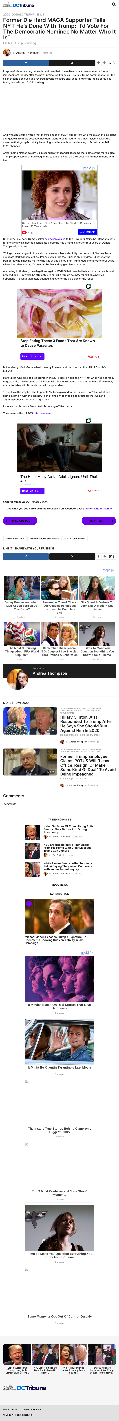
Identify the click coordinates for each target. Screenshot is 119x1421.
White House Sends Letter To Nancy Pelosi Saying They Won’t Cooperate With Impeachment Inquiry (68, 866)
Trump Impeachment (70, 752)
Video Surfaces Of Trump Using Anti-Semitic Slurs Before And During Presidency (68, 829)
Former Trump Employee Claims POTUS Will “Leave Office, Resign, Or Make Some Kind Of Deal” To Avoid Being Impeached (88, 765)
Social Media (95, 708)
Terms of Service (32, 1409)
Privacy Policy (11, 1409)
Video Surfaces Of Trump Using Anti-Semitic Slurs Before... (17, 1370)
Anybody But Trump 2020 (72, 711)
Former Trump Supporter (44, 538)
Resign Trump (94, 749)
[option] (17, 1360)
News (40, 14)
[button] (114, 4)
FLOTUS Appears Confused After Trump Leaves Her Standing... (102, 1370)
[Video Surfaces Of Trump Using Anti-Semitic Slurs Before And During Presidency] (32, 832)
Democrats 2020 (15, 538)
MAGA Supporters (74, 538)
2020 (6, 14)
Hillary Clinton (93, 711)
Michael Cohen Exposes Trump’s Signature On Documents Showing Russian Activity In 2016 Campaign (55, 940)
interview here (42, 413)
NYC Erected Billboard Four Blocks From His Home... (45, 1370)
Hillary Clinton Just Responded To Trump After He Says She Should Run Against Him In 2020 (86, 724)
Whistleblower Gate (91, 752)
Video (84, 749)
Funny (84, 708)
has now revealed (55, 238)
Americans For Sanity (99, 508)
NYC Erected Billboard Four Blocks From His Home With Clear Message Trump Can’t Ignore (68, 847)
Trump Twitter (67, 713)
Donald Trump (23, 14)
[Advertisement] (59, 109)
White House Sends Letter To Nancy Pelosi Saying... (73, 1370)
